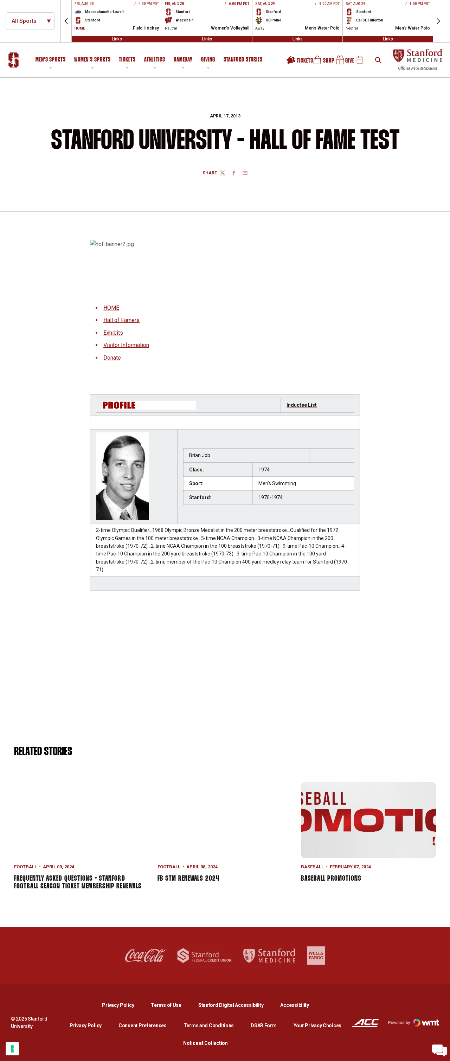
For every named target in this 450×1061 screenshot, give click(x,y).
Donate (112, 357)
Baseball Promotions (331, 878)
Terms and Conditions (209, 1025)
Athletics (154, 60)
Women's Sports (92, 60)
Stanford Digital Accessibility (236, 1005)
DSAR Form (263, 1025)
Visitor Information (126, 345)
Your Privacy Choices (317, 1025)
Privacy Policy (123, 1005)
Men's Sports (51, 60)
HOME (111, 307)
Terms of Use (166, 1005)
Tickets (127, 60)
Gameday (183, 60)
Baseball (312, 866)
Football (25, 866)
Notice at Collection (205, 1043)
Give (342, 62)
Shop (320, 62)
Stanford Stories (243, 61)
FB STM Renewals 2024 (188, 878)
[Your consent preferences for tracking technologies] (12, 1048)
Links (117, 39)
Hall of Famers (121, 320)
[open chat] (439, 1050)
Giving (208, 60)
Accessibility (294, 1005)
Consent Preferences (142, 1025)
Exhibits (113, 332)
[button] (66, 21)
